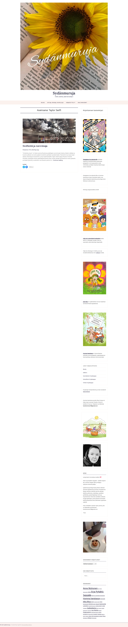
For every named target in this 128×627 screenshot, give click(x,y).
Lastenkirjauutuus (92, 605)
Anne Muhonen (90, 588)
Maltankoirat (82, 102)
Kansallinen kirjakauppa (89, 379)
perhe (100, 612)
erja (38, 150)
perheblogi (85, 614)
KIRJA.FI (98, 252)
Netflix (96, 610)
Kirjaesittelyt (70, 102)
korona (91, 604)
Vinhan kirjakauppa (88, 382)
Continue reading (58, 160)
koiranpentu (86, 604)
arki (98, 588)
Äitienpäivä (94, 618)
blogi (101, 588)
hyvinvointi (102, 598)
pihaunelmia (90, 614)
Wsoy (104, 616)
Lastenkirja (85, 606)
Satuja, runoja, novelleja (55, 102)
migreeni (89, 610)
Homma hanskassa (88, 353)
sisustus (86, 616)
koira (101, 602)
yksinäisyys (85, 618)
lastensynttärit (99, 605)
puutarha (95, 614)
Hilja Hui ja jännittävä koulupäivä (98, 595)
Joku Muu (85, 301)
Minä (92, 610)
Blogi (43, 102)
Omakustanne (87, 612)
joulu (92, 602)
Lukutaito (85, 608)
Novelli (100, 610)
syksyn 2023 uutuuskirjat (94, 616)
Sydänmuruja (64, 93)
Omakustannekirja (94, 612)
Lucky (103, 606)
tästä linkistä (86, 391)
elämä (89, 592)
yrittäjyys (89, 618)
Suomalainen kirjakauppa (89, 376)
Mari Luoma (98, 608)
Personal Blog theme (26, 625)
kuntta (94, 604)
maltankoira (91, 608)
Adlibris (85, 372)
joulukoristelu (97, 601)
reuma (99, 614)
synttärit (101, 616)
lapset (97, 604)
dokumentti (85, 592)
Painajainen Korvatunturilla (90, 159)
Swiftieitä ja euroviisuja (35, 146)
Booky (84, 369)
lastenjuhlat (102, 604)
